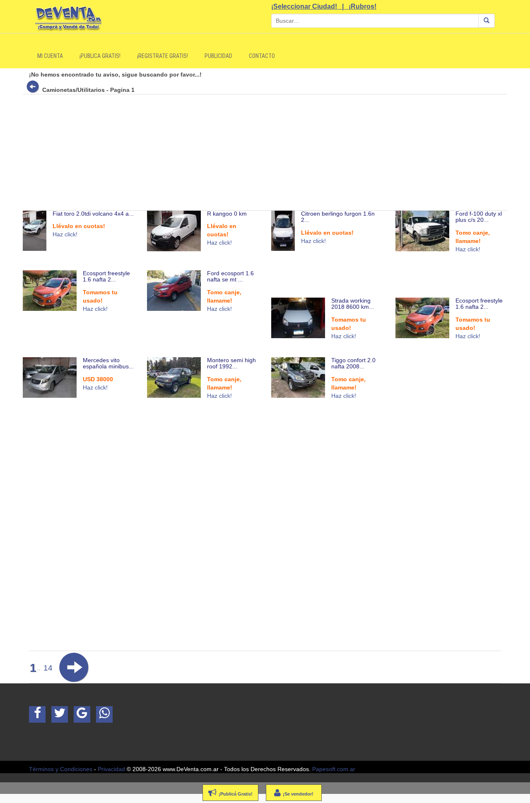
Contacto (262, 56)
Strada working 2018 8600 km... (352, 303)
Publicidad (218, 56)
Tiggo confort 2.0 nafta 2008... (353, 363)
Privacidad (111, 769)
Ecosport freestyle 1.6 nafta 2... (106, 276)
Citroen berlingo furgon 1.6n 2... (338, 216)
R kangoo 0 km (227, 213)
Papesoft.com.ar (333, 769)
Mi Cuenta (50, 56)
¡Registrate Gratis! (162, 56)
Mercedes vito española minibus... (108, 363)
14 (48, 668)
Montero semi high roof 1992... (231, 363)
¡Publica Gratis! (100, 56)
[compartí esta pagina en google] (82, 714)
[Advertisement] (271, 152)
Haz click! (65, 234)
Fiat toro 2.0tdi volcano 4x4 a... (93, 213)
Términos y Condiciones (60, 769)
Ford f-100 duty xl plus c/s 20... (478, 216)
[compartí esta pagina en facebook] (37, 714)
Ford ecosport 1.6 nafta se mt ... (230, 276)
